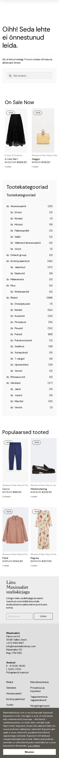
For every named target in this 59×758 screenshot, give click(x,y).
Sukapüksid (21, 352)
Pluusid (19, 328)
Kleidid (18, 310)
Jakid (18, 389)
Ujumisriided (21, 364)
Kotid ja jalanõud (20, 261)
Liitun (43, 616)
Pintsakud (20, 322)
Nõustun (29, 751)
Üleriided (15, 383)
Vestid (18, 370)
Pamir (5, 558)
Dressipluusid (22, 303)
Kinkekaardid (22, 291)
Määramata (17, 279)
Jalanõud (20, 267)
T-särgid (19, 358)
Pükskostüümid (23, 340)
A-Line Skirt (11, 159)
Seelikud (18, 155)
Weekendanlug (39, 489)
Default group (18, 255)
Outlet (10, 704)
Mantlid (19, 401)
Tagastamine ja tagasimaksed (38, 698)
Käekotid (20, 273)
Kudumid (20, 316)
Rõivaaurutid (18, 377)
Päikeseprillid (22, 230)
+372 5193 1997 (15, 643)
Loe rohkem (34, 745)
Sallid (17, 236)
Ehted (18, 212)
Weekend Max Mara (42, 155)
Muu (13, 285)
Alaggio (36, 159)
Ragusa (35, 558)
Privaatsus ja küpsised (37, 689)
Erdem (8, 155)
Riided (14, 297)
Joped (18, 395)
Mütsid (18, 224)
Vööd (18, 249)
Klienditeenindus (39, 682)
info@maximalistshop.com (21, 646)
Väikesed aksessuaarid (28, 242)
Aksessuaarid (18, 206)
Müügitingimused (39, 705)
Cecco (6, 489)
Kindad (18, 218)
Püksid (18, 334)
